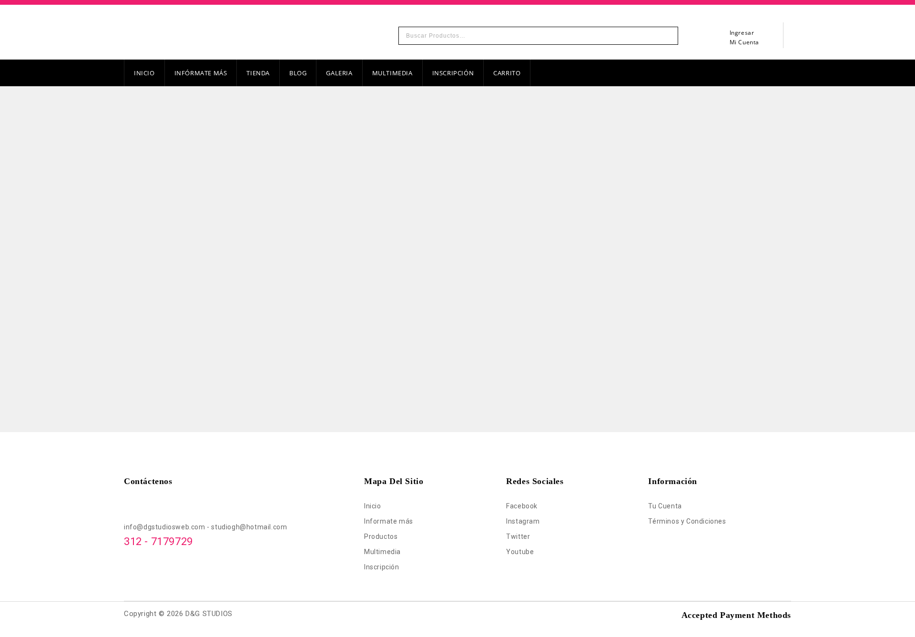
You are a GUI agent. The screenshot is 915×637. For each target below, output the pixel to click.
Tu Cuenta (664, 506)
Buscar (668, 35)
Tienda (258, 73)
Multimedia (392, 73)
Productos (380, 536)
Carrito (506, 73)
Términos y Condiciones (687, 521)
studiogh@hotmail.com (249, 527)
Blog (297, 73)
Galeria (339, 73)
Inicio (144, 73)
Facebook (522, 506)
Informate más (388, 521)
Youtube (520, 552)
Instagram (522, 521)
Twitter (518, 536)
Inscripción (453, 73)
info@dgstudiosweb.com (165, 527)
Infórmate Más (200, 73)
